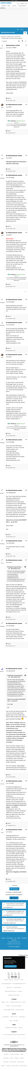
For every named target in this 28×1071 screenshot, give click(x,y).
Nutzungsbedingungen (6, 983)
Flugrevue (17, 1058)
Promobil (8, 1065)
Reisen (24, 1002)
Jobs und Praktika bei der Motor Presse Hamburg (14, 1034)
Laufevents (14, 5)
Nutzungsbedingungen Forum (19, 983)
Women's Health (23, 1065)
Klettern (22, 1058)
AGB (22, 979)
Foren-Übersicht (9, 938)
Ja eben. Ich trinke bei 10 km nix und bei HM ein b (16, 905)
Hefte (12, 0)
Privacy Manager (17, 987)
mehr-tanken (6, 1061)
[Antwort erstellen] (25, 32)
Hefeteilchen (2, 493)
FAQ (15, 938)
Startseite (3, 36)
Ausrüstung (17, 36)
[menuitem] (21, 29)
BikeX (22, 1054)
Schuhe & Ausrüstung (22, 5)
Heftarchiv (20, 1027)
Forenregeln (24, 938)
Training (8, 5)
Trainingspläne (3, 5)
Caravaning (5, 1058)
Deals (11, 1020)
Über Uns (11, 979)
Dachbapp (2, 178)
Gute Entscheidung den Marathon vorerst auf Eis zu (16, 913)
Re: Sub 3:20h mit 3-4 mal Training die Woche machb (16, 903)
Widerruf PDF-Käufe (19, 1009)
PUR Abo (8, 1005)
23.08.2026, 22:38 (9, 907)
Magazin (3, 1002)
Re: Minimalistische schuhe (14, 104)
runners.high (5, 922)
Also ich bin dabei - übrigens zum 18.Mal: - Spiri (16, 920)
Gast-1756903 (2, 48)
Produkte (16, 0)
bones (2, 158)
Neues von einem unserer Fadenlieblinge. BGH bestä (16, 928)
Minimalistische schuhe (13, 45)
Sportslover (2, 671)
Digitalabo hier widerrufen (14, 995)
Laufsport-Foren (10, 36)
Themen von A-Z (13, 1016)
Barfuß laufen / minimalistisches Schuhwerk (12, 38)
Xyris (4, 907)
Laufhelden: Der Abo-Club (15, 1002)
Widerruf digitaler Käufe (9, 1009)
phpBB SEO (17, 946)
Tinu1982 (2, 784)
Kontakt (6, 979)
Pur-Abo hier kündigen (16, 1005)
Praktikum (20, 991)
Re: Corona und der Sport (12, 927)
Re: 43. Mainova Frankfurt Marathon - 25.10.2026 (16, 919)
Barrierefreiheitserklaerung (10, 991)
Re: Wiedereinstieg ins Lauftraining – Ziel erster (16, 911)
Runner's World (15, 1065)
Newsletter (16, 1020)
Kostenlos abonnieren (10, 966)
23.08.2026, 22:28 (9, 915)
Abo (7, 1002)
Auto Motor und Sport (14, 1054)
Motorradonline (20, 1061)
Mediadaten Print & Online (11, 1027)
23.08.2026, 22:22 (12, 922)
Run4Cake (2, 325)
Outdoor (3, 1065)
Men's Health (13, 1061)
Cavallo (11, 1058)
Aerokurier (6, 1054)
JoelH (2, 107)
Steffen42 (5, 930)
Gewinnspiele (22, 1016)
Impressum (17, 979)
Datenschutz (14, 940)
